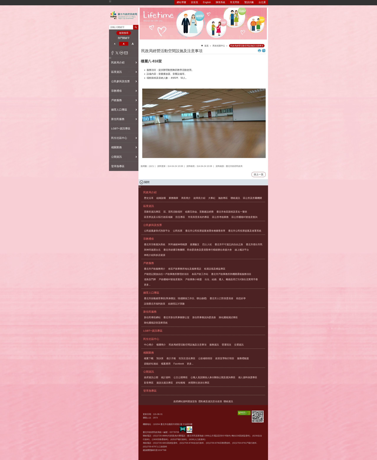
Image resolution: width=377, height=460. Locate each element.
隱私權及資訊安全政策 (210, 401)
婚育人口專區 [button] (119, 109)
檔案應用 (166, 363)
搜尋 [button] (135, 27)
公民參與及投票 (152, 225)
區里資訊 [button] (116, 71)
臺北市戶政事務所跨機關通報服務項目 (231, 274)
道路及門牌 (150, 279)
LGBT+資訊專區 (120, 128)
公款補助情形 (205, 358)
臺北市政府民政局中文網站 (123, 15)
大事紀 (211, 198)
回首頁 (194, 2)
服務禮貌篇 (243, 358)
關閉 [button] (146, 182)
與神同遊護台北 (152, 249)
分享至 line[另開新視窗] (121, 53)
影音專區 (148, 382)
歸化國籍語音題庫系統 (156, 322)
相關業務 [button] (116, 147)
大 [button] (132, 44)
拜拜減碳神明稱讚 (177, 244)
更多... (147, 284)
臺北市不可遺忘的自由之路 (229, 244)
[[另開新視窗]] (183, 432)
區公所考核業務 (220, 217)
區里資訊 (148, 206)
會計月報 (171, 358)
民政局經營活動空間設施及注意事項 (246, 46)
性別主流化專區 (187, 358)
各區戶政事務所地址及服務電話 (184, 269)
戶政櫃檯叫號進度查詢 (170, 279)
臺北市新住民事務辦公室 (176, 317)
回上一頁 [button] (258, 174)
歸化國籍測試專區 (228, 317)
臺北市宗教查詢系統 (154, 244)
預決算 (159, 358)
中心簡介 (148, 344)
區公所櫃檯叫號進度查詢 (244, 217)
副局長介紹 (199, 198)
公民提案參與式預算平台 (157, 230)
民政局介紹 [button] (117, 62)
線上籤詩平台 (242, 249)
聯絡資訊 (235, 198)
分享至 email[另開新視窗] (126, 53)
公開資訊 (148, 371)
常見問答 (234, 2)
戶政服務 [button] (116, 100)
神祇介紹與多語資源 (154, 255)
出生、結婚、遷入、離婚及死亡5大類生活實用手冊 (231, 279)
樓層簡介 (161, 344)
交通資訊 (239, 344)
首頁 (206, 46)
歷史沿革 (148, 198)
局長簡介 (186, 198)
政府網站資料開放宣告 (185, 401)
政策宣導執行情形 (224, 358)
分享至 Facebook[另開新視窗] (112, 53)
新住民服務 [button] (117, 119)
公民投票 (177, 230)
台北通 (262, 2)
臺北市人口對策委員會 (221, 298)
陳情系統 (220, 2)
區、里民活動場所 (172, 211)
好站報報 (180, 382)
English (207, 2)
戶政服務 (148, 263)
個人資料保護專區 (247, 377)
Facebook (178, 363)
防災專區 (180, 217)
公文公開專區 (180, 377)
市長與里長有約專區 (198, 217)
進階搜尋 (123, 33)
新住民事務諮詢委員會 (204, 317)
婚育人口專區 (151, 292)
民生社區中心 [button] (119, 137)
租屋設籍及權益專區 (214, 269)
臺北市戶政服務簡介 (154, 269)
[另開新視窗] (244, 413)
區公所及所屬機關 (252, 198)
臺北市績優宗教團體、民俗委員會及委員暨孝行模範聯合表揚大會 (197, 249)
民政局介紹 (150, 192)
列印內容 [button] (259, 50)
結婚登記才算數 (176, 303)
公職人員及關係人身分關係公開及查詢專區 (213, 377)
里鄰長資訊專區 (152, 211)
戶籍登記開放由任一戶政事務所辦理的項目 (166, 274)
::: (110, 1)
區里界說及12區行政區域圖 (158, 217)
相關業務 (148, 352)
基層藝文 (194, 244)
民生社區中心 (219, 46)
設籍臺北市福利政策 (154, 303)
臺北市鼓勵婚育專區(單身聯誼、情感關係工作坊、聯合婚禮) (175, 298)
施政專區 (223, 198)
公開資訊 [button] (116, 156)
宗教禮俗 (148, 238)
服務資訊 (214, 344)
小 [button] (114, 44)
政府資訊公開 (151, 377)
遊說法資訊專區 (164, 382)
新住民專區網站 (152, 317)
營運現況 (226, 344)
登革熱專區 (117, 166)
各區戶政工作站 (200, 274)
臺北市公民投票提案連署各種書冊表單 (205, 230)
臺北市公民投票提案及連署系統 (244, 230)
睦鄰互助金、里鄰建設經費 (199, 211)
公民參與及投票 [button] (120, 81)
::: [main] (143, 44)
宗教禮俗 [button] (116, 90)
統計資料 (166, 377)
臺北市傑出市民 (254, 244)
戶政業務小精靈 (193, 279)
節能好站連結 (151, 363)
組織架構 (161, 198)
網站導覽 (181, 2)
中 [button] (123, 44)
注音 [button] (264, 50)
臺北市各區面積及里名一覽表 (231, 211)
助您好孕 (241, 298)
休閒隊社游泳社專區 (198, 382)
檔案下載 (148, 358)
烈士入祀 (207, 244)
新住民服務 (150, 311)
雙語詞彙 (249, 2)
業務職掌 (173, 198)
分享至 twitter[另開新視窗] (117, 53)
